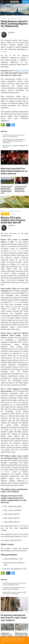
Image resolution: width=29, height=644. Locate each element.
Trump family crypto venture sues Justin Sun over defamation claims (14, 583)
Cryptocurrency (18, 211)
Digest (9, 211)
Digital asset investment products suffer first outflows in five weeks (14, 592)
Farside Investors (17, 251)
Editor (9, 34)
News (9, 18)
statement (6, 472)
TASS (24, 353)
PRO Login (25, 2)
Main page (3, 18)
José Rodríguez (11, 32)
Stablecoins (13, 18)
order (14, 405)
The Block (15, 302)
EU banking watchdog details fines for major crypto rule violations (14, 588)
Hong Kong (19, 18)
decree (26, 374)
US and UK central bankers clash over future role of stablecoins (14, 135)
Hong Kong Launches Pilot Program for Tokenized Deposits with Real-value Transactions (14, 141)
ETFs (12, 211)
